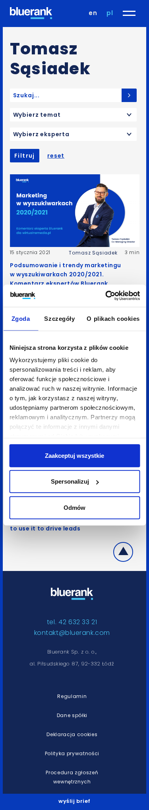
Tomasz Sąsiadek (93, 252)
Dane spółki (72, 715)
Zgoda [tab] (21, 318)
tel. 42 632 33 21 (72, 622)
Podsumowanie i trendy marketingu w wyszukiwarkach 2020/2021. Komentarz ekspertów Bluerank (65, 274)
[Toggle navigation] (129, 13)
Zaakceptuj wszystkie (74, 455)
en (93, 13)
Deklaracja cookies (71, 734)
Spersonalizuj (70, 481)
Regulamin (72, 696)
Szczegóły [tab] (59, 318)
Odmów (74, 507)
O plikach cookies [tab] (113, 318)
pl (109, 13)
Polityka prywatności (72, 753)
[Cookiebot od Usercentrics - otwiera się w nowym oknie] (106, 296)
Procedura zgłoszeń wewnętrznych (72, 777)
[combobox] (73, 115)
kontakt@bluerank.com (72, 632)
